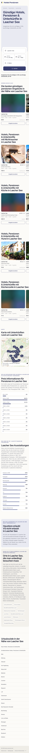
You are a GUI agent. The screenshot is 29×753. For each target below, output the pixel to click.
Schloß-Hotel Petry (5, 166)
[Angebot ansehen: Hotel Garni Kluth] (13, 251)
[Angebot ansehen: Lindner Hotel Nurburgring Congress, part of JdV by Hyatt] (13, 202)
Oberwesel (4, 695)
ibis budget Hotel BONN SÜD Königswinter (11, 115)
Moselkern (3, 684)
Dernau (3, 714)
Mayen (3, 703)
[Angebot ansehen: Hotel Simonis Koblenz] (13, 299)
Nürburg (3, 658)
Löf (2, 691)
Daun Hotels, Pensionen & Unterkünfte (10, 646)
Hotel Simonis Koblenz (6, 311)
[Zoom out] (27, 342)
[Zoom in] (27, 340)
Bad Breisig (4, 710)
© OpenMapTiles (12, 363)
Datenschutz (4, 750)
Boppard (3, 688)
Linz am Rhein (4, 718)
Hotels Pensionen (11, 3)
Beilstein (3, 673)
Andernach (4, 725)
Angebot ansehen (13, 123)
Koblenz (3, 737)
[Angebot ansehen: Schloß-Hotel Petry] (13, 154)
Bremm (3, 676)
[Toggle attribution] (27, 363)
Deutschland (11, 8)
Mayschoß (3, 669)
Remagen (3, 722)
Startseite (5, 8)
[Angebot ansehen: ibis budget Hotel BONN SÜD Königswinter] (13, 103)
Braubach (3, 733)
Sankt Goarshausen (6, 699)
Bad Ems (3, 729)
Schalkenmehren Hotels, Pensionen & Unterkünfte (13, 650)
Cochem (3, 680)
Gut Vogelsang (4, 665)
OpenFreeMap (5, 363)
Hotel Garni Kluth (5, 263)
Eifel (2, 654)
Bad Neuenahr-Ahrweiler (7, 706)
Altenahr (3, 661)
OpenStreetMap (6, 364)
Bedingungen (10, 750)
